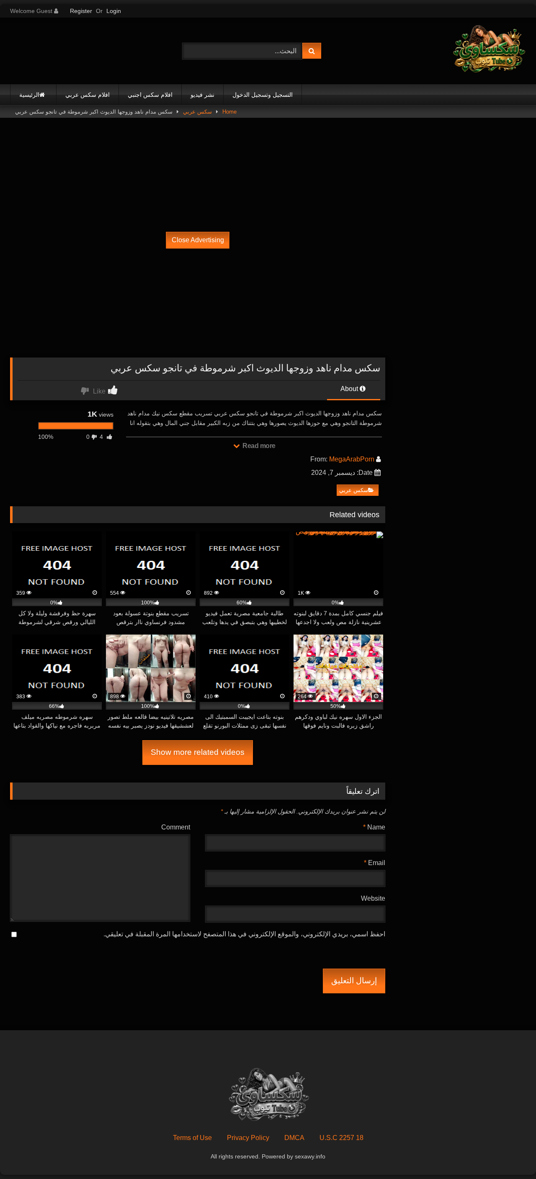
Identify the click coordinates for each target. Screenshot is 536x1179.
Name (374, 827)
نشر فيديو (202, 94)
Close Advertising (198, 240)
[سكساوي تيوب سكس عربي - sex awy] (488, 51)
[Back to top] (510, 1154)
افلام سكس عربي (87, 94)
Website (373, 898)
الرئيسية (29, 94)
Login (113, 11)
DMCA (294, 1137)
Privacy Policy (248, 1137)
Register (81, 11)
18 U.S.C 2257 (341, 1137)
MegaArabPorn (351, 459)
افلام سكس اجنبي (150, 94)
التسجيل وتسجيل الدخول (262, 94)
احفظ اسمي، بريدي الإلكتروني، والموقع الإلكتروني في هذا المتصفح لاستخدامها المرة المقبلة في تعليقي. (244, 934)
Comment (175, 827)
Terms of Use (192, 1137)
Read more (258, 445)
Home (229, 112)
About (350, 388)
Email (374, 862)
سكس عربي (197, 112)
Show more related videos (198, 752)
